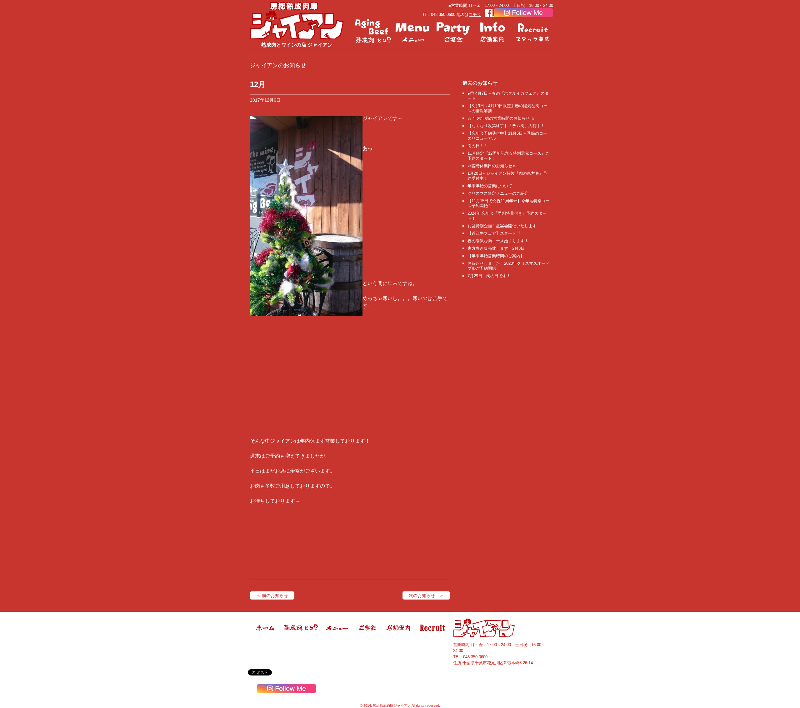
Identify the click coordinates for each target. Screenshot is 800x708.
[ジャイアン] (297, 20)
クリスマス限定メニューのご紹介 (498, 193)
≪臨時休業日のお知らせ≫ (492, 165)
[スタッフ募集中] (533, 31)
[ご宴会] (453, 31)
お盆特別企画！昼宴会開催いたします (502, 225)
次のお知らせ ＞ (426, 595)
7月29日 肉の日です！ (489, 276)
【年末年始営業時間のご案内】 (496, 256)
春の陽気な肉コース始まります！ (498, 241)
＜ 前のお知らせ (272, 595)
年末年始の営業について (490, 185)
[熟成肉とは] (373, 31)
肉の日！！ (478, 145)
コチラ (475, 14)
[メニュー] (413, 31)
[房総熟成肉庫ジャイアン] (265, 635)
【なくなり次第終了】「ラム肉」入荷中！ (506, 125)
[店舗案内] (493, 31)
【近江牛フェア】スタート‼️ (494, 233)
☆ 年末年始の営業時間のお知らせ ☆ (501, 118)
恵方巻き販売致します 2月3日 (496, 248)
